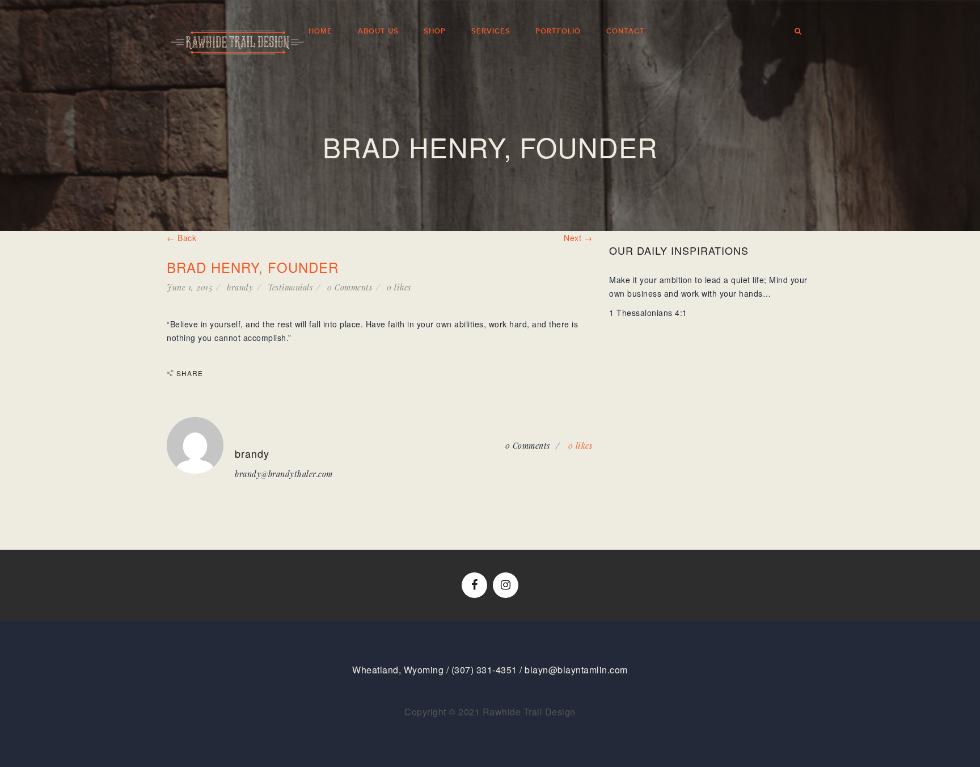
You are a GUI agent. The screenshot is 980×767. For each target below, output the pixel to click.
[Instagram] (505, 585)
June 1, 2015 (189, 287)
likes (399, 287)
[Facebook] (474, 585)
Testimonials (290, 287)
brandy (240, 287)
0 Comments (349, 287)
